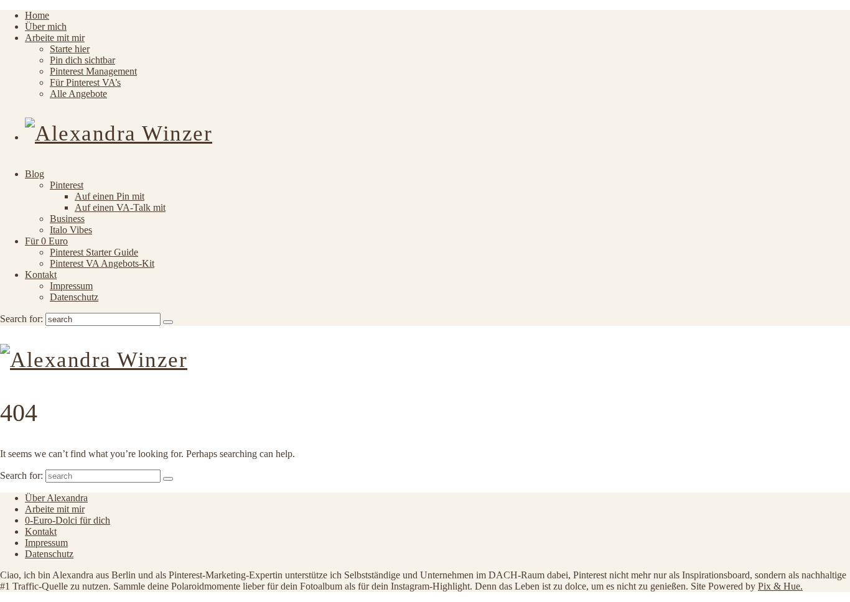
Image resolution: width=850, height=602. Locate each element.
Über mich (46, 26)
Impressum (71, 285)
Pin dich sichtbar (82, 60)
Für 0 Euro (46, 241)
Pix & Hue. (780, 586)
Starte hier (70, 49)
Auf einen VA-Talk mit (120, 207)
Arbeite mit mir (55, 37)
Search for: (21, 318)
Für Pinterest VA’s (85, 82)
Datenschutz (74, 297)
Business (67, 218)
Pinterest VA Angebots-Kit (102, 263)
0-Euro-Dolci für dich (67, 520)
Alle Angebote (78, 93)
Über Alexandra (56, 498)
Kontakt (41, 274)
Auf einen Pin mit (109, 196)
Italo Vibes (71, 230)
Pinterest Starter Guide (94, 252)
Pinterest (66, 185)
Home (37, 15)
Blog (34, 174)
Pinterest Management (93, 71)
